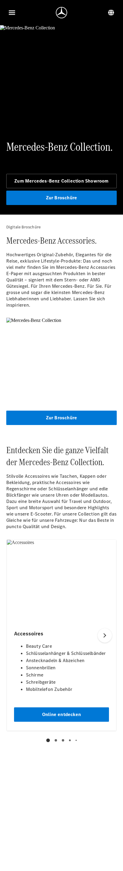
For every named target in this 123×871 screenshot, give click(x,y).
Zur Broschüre (61, 198)
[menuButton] (12, 12)
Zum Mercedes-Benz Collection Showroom (61, 181)
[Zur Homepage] (61, 12)
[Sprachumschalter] (111, 12)
